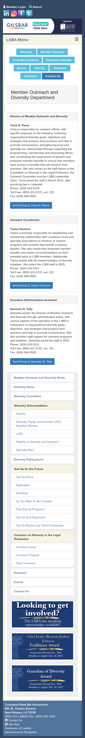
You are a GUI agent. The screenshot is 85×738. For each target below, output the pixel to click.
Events (21, 68)
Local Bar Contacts (25, 60)
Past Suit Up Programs (30, 509)
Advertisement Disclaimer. (21, 732)
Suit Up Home (24, 477)
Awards (20, 413)
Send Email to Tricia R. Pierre (31, 205)
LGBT (19, 433)
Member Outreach (52, 52)
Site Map (14, 724)
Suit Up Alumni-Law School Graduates (40, 525)
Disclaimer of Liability (18, 728)
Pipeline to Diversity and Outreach (37, 441)
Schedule (22, 493)
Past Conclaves (25, 563)
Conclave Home (26, 547)
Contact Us (52, 76)
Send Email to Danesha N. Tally (32, 361)
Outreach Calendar (58, 60)
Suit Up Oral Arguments (30, 517)
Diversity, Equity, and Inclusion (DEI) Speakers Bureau (38, 423)
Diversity (26, 52)
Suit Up (39, 68)
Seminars (31, 76)
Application (23, 485)
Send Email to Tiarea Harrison (31, 285)
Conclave (60, 68)
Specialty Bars (25, 449)
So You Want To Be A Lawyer (34, 501)
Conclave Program (27, 555)
